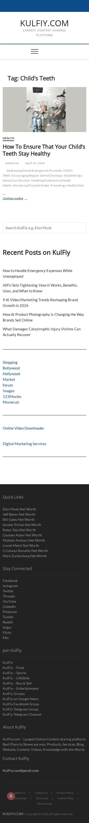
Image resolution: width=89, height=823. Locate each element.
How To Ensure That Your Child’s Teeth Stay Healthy (44, 150)
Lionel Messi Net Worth (21, 545)
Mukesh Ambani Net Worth (24, 540)
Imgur (7, 627)
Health (8, 138)
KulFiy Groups (14, 693)
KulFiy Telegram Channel (22, 714)
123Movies (12, 396)
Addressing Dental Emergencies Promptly (34, 170)
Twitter (8, 591)
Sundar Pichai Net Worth (22, 525)
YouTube (9, 601)
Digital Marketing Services (24, 443)
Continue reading (18, 198)
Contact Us (41, 792)
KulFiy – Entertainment (21, 688)
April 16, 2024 (34, 163)
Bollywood (11, 368)
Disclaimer (20, 798)
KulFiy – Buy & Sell (17, 683)
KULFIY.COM (44, 23)
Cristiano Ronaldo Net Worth (25, 551)
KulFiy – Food (13, 667)
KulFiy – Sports (14, 673)
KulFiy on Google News (21, 699)
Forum (8, 385)
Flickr (7, 632)
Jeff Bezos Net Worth (19, 514)
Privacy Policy (65, 792)
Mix (6, 638)
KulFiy (8, 662)
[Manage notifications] (11, 796)
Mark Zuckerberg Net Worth (25, 556)
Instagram (10, 586)
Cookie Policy (65, 798)
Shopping (10, 362)
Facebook (10, 580)
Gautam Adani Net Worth (22, 535)
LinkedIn (9, 606)
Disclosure (42, 798)
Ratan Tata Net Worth (19, 530)
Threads (9, 596)
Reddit (8, 622)
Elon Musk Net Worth (19, 509)
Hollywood (11, 373)
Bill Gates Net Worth (19, 519)
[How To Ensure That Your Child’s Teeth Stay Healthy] (44, 109)
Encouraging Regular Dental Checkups (37, 175)
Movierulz (11, 402)
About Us (20, 792)
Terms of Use (44, 803)
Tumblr (8, 617)
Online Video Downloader (23, 428)
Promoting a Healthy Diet (67, 185)
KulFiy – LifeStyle (16, 678)
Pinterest (10, 612)
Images (9, 391)
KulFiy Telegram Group (20, 709)
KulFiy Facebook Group (21, 704)
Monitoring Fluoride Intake (31, 185)
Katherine (12, 163)
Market (9, 379)
